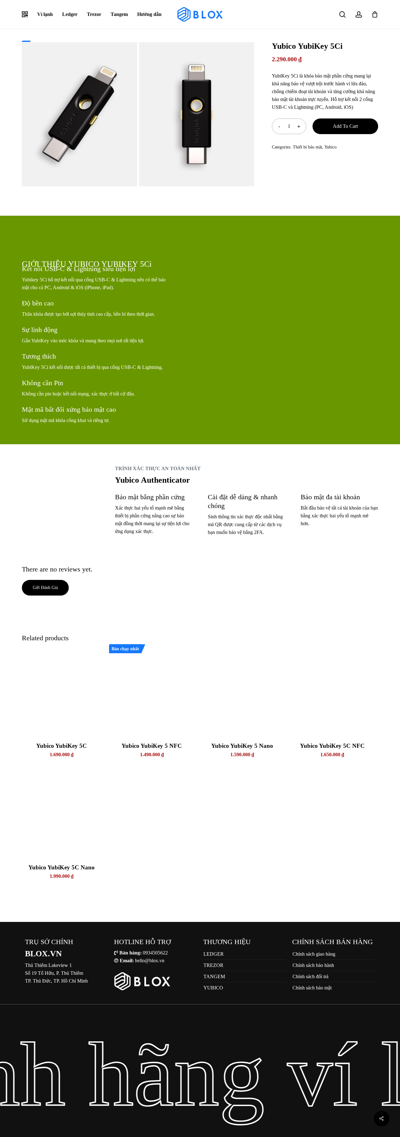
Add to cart (345, 126)
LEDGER (213, 954)
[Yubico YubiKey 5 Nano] (242, 691)
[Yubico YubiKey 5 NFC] (152, 691)
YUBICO (213, 987)
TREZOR (213, 965)
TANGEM (214, 976)
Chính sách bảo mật (312, 987)
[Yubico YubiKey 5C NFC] (332, 691)
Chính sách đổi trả (310, 976)
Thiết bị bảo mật (307, 147)
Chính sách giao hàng (313, 954)
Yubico (330, 147)
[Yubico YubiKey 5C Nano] (61, 813)
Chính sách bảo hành (313, 965)
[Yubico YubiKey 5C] (61, 691)
